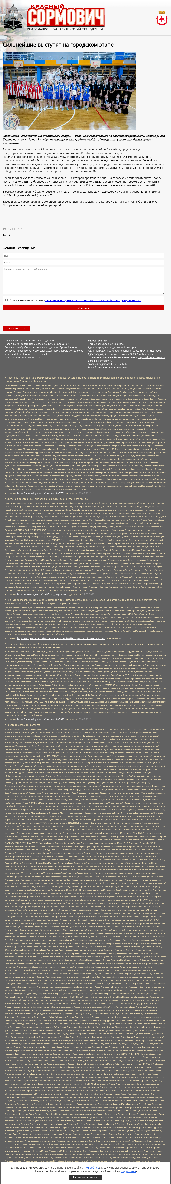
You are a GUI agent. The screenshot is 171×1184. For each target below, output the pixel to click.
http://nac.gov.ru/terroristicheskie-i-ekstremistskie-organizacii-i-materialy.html (61, 638)
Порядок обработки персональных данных (29, 340)
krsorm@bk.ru (104, 360)
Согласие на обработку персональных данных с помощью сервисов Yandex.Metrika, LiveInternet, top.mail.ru (44, 352)
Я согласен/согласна (85, 1177)
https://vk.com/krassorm (151, 357)
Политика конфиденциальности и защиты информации (37, 343)
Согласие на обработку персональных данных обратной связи (41, 347)
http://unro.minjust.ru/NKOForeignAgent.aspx (43, 594)
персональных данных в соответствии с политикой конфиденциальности (93, 300)
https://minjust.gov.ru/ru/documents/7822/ (41, 719)
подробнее (91, 1167)
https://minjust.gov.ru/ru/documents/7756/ (41, 493)
